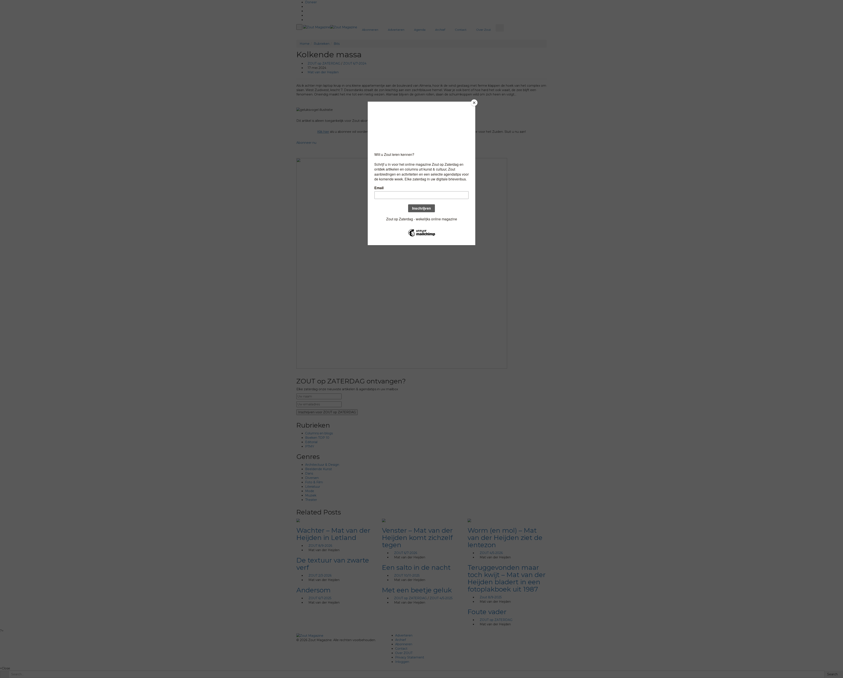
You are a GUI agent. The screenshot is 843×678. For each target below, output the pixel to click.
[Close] (474, 102)
